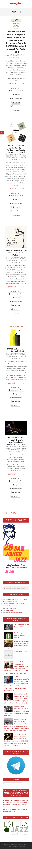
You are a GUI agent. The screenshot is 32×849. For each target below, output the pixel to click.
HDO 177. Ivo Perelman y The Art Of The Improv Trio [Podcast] (16, 253)
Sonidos (14, 56)
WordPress (22, 846)
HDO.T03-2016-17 (14, 259)
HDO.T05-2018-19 (14, 156)
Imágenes (23, 448)
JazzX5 (12, 54)
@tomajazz (10, 610)
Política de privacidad (8, 844)
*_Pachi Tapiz (19, 54)
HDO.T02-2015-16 (14, 355)
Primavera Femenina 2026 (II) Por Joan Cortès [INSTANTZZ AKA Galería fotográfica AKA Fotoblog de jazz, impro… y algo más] (16, 711)
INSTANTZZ (11, 450)
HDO (7, 156)
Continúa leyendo (16, 84)
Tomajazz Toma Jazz (15, 612)
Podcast (8, 56)
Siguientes (17, 513)
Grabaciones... (21, 154)
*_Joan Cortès (13, 446)
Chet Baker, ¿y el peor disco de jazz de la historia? (20, 635)
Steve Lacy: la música (20, 651)
